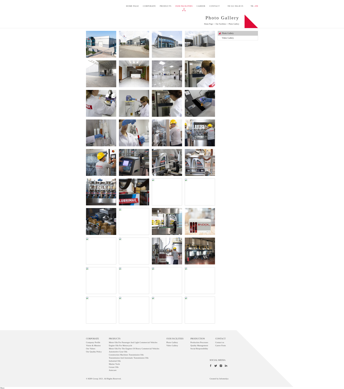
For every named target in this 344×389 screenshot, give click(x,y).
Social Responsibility (199, 349)
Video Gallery (228, 38)
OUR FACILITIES (184, 6)
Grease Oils (114, 367)
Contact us (219, 342)
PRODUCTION (197, 338)
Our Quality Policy (94, 352)
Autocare (113, 370)
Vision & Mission (93, 345)
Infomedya (223, 379)
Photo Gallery (228, 33)
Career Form (220, 345)
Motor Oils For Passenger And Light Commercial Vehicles (133, 342)
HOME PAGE (132, 6)
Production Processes (199, 342)
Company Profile (93, 342)
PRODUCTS (165, 6)
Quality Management (199, 345)
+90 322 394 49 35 (235, 6)
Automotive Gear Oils (118, 352)
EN (256, 6)
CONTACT (214, 6)
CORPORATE (149, 6)
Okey (2, 388)
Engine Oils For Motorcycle (120, 345)
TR (252, 6)
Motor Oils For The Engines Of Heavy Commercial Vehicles (134, 349)
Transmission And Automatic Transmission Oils (128, 358)
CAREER (201, 6)
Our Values (90, 349)
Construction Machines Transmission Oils (126, 355)
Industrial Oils (115, 361)
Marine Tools (114, 364)
